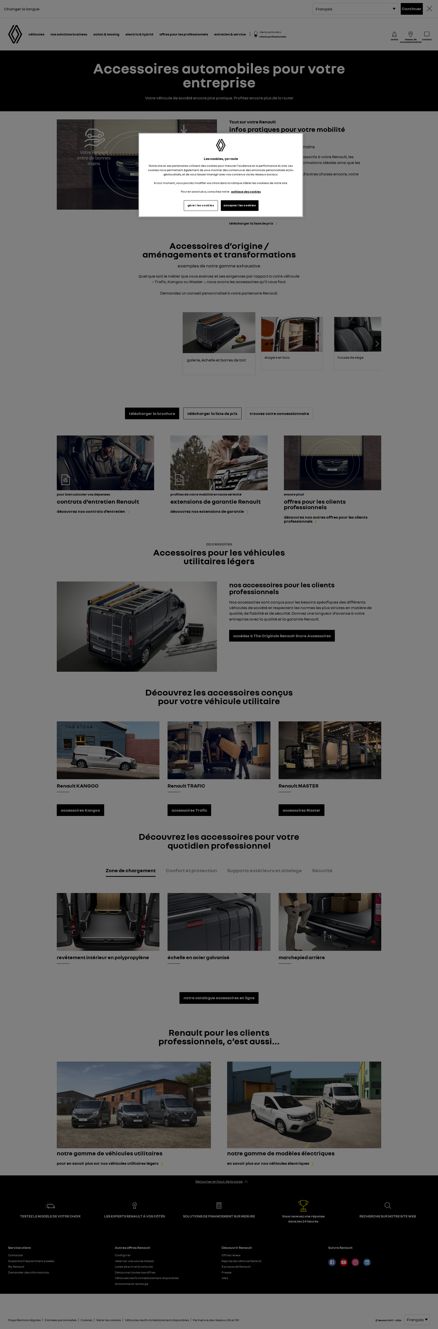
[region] (220, 175)
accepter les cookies (240, 205)
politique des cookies (246, 191)
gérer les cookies (201, 205)
